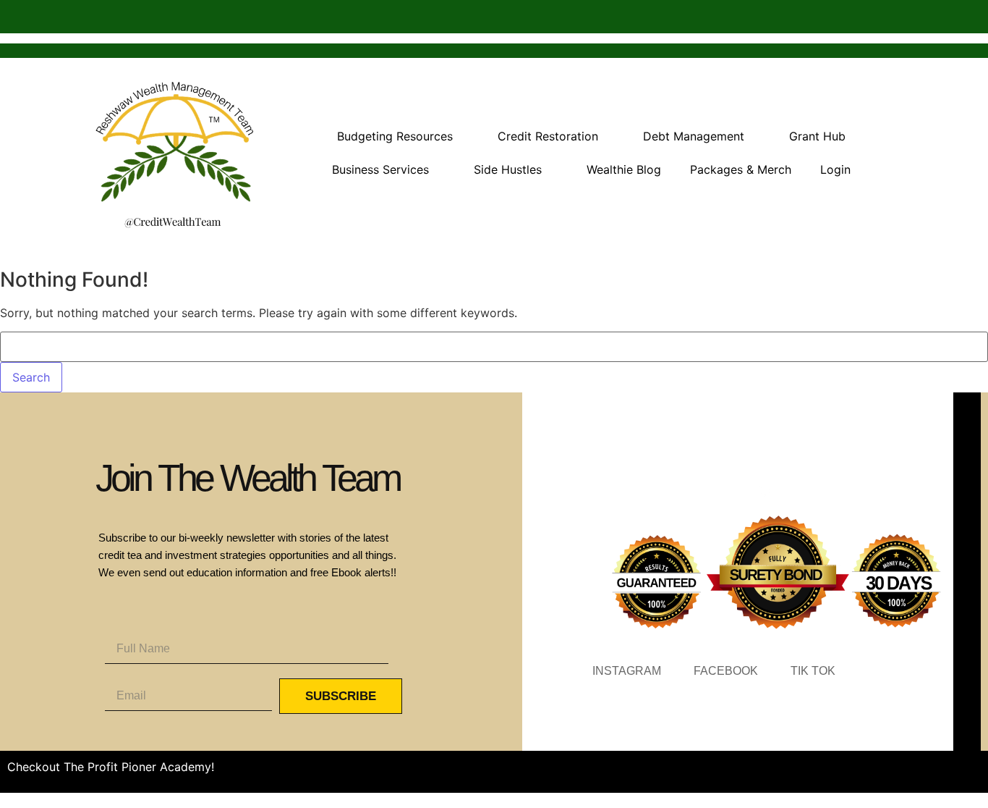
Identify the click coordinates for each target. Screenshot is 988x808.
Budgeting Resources (395, 136)
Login (835, 169)
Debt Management (693, 136)
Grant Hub (817, 136)
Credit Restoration (548, 136)
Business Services (380, 169)
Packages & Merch (740, 169)
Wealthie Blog (624, 169)
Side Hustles (508, 169)
